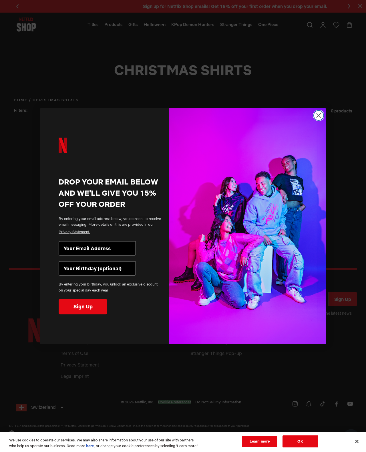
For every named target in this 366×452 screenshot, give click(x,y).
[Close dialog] (319, 115)
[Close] (357, 441)
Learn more (260, 441)
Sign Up (83, 306)
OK (300, 441)
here (90, 445)
